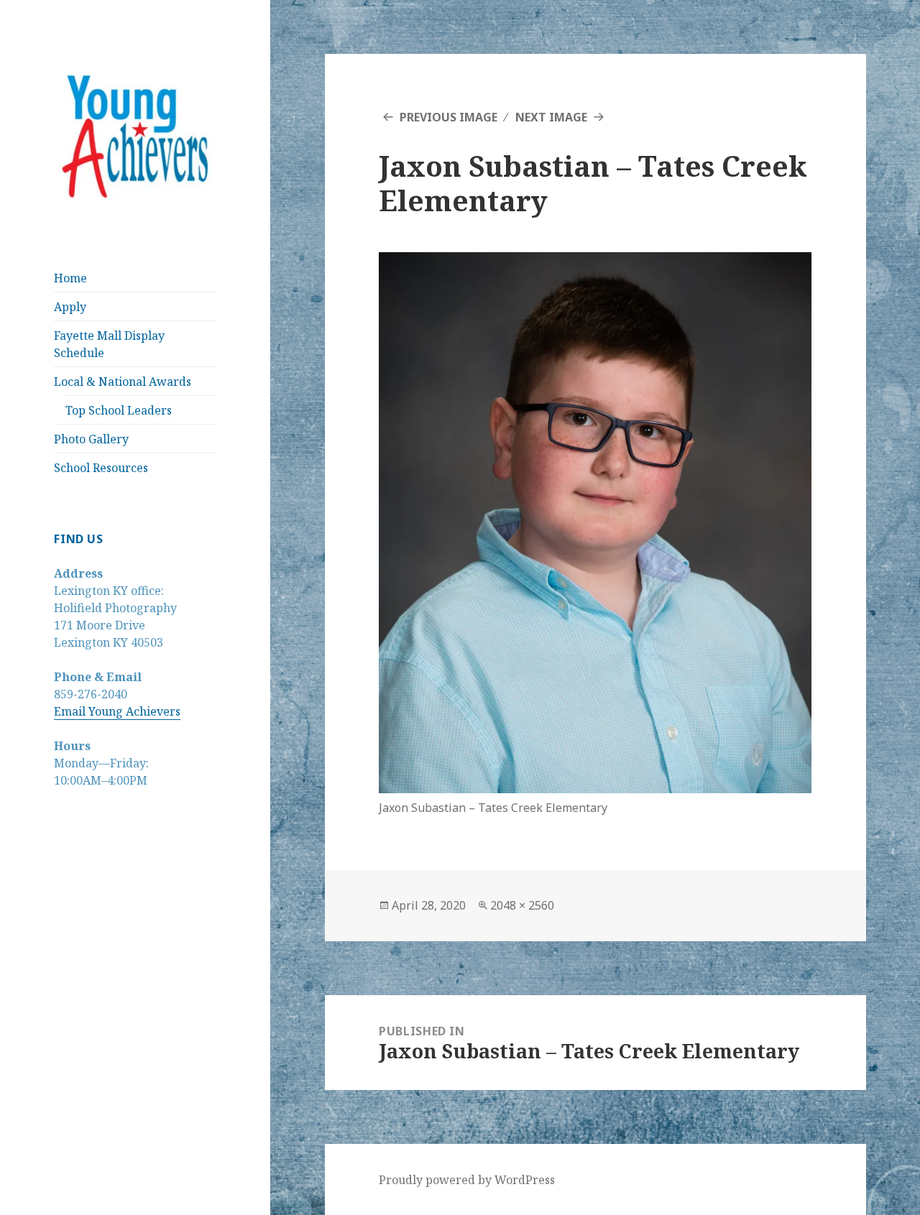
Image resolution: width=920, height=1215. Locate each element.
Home (70, 278)
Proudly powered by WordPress (467, 1180)
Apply (70, 307)
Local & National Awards (122, 381)
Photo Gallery (91, 439)
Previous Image (448, 117)
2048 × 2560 (522, 905)
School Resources (101, 468)
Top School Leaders (118, 410)
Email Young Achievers (117, 711)
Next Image (551, 117)
